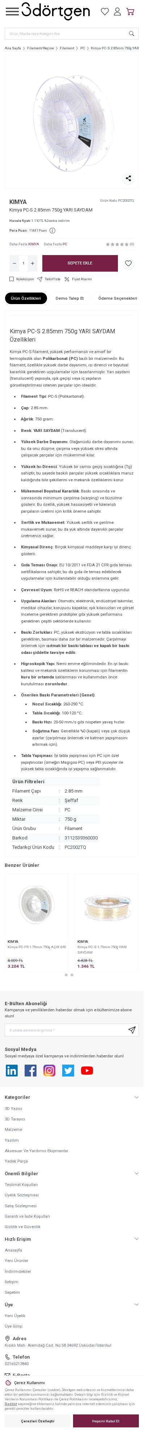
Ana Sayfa (13, 48)
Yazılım (12, 1140)
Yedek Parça (16, 1161)
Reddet (11, 1404)
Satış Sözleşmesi (21, 1205)
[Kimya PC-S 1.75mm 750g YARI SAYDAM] (107, 905)
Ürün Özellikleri (26, 298)
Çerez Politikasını (73, 1399)
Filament (67, 48)
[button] (66, 974)
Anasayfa (13, 1250)
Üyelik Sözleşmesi (22, 1195)
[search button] (131, 33)
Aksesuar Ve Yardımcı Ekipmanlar (36, 1150)
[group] (72, 121)
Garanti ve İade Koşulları (27, 1216)
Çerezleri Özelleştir (38, 1421)
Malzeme (13, 1129)
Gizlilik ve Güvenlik (23, 1226)
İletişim (11, 1281)
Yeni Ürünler (16, 1260)
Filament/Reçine (40, 48)
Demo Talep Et (70, 298)
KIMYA (18, 202)
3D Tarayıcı (15, 1119)
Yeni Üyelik (15, 1315)
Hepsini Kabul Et (105, 1421)
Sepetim (12, 1292)
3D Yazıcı (13, 1108)
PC (82, 48)
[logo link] (55, 11)
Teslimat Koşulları (21, 1184)
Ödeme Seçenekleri (117, 298)
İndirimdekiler (18, 1271)
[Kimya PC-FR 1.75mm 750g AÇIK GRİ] (37, 905)
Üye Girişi (13, 1326)
